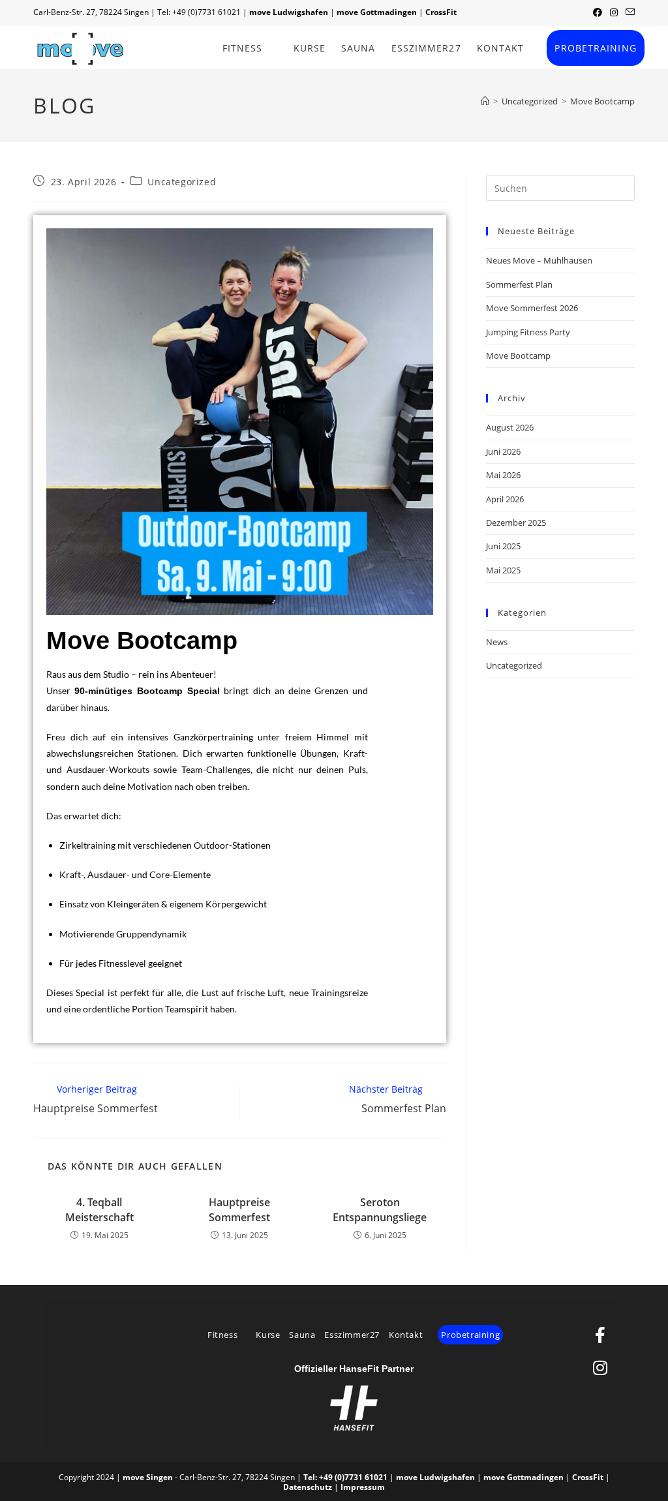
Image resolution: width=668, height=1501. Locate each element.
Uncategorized (181, 181)
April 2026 (505, 499)
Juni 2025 (503, 546)
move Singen (148, 1477)
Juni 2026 (503, 451)
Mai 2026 (503, 475)
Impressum (363, 1487)
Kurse (268, 1335)
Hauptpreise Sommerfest (239, 1209)
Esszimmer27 (352, 1335)
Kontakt (407, 1335)
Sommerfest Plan (519, 284)
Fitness (223, 1335)
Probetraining (470, 1335)
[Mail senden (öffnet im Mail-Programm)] (628, 12)
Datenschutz (307, 1487)
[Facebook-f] (600, 1335)
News (497, 642)
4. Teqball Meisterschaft (99, 1209)
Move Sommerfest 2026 (532, 308)
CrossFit (441, 12)
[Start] (485, 101)
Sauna (302, 1335)
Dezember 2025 (516, 522)
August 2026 (510, 427)
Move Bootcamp (602, 101)
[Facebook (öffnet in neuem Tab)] (597, 12)
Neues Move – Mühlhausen (539, 260)
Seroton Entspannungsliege (380, 1209)
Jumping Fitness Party (528, 332)
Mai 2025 (503, 570)
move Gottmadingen (377, 12)
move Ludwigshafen (288, 12)
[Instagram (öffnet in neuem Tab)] (614, 12)
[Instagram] (600, 1368)
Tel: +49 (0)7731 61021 (345, 1477)
